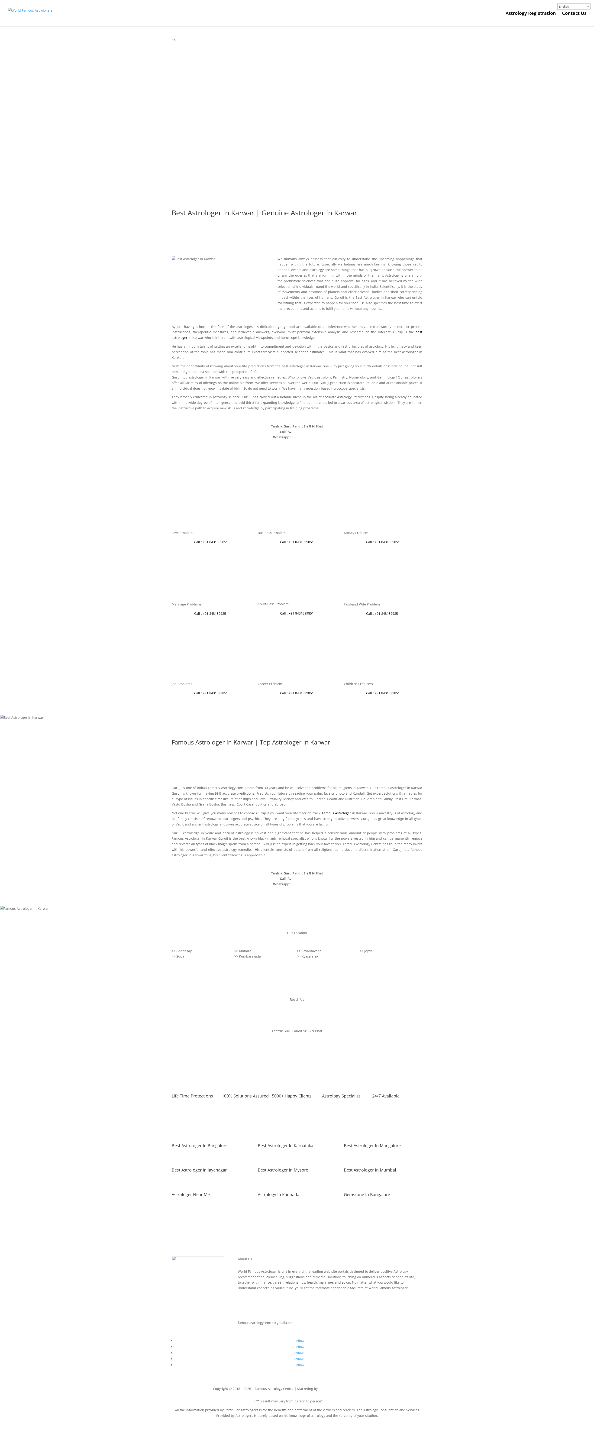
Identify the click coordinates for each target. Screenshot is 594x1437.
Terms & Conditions (341, 1401)
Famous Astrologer (336, 813)
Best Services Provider (338, 1388)
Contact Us (574, 14)
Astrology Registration (531, 14)
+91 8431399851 (192, 40)
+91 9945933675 (368, 1388)
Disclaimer (246, 1401)
